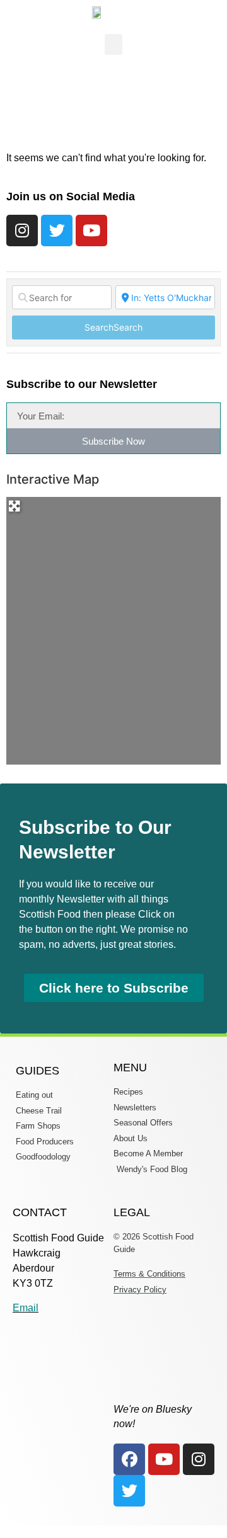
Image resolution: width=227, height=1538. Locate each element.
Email (25, 1307)
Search (113, 327)
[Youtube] (91, 230)
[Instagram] (22, 230)
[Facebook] (129, 1459)
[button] (113, 44)
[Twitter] (57, 230)
